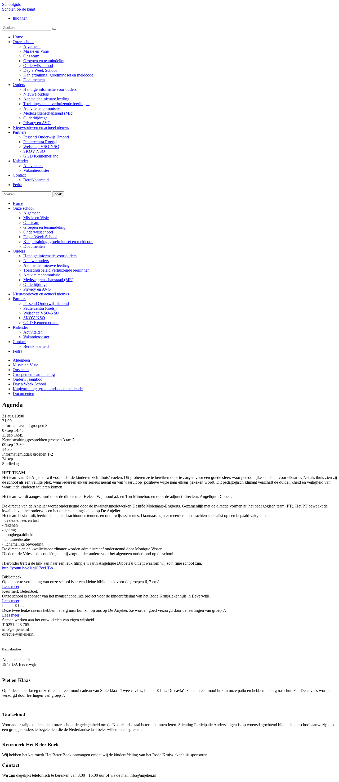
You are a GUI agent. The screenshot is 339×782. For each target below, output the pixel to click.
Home (18, 203)
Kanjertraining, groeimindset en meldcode (58, 241)
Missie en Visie (36, 217)
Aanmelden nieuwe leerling (46, 265)
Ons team (31, 222)
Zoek (58, 194)
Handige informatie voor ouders (50, 256)
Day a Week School (40, 237)
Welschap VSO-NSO (41, 313)
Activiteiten (33, 332)
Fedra (17, 351)
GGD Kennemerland (41, 322)
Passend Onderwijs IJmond (46, 303)
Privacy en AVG (37, 289)
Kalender (20, 327)
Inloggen (20, 18)
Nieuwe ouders (36, 260)
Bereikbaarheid (36, 346)
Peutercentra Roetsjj (40, 308)
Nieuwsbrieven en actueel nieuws (41, 294)
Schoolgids (11, 4)
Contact (19, 341)
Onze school (23, 208)
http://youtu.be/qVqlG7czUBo (27, 568)
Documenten (34, 246)
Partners (19, 298)
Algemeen (32, 213)
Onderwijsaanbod (38, 232)
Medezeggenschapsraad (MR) (48, 279)
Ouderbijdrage (35, 284)
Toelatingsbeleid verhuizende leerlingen (56, 270)
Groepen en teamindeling (44, 227)
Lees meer (10, 586)
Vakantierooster (36, 337)
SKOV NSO (34, 318)
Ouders (19, 251)
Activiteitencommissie (41, 275)
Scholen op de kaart (18, 9)
